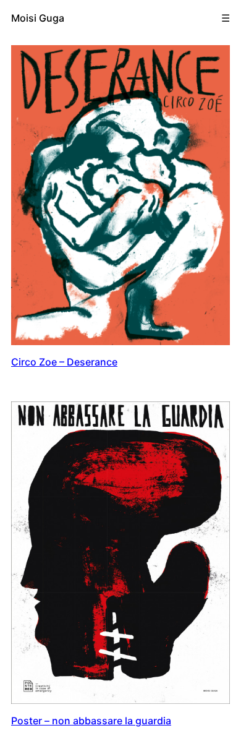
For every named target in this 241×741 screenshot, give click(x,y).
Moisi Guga (37, 18)
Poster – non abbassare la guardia (91, 720)
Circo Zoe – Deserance (64, 362)
